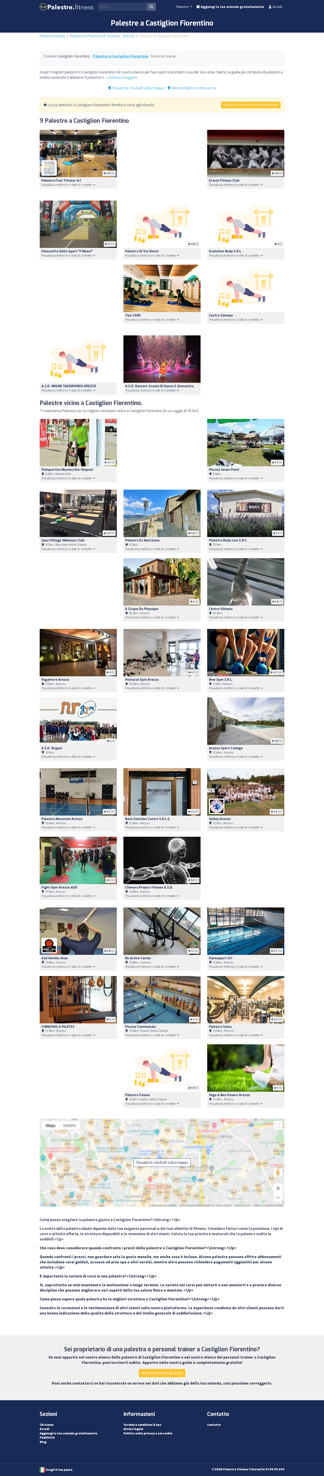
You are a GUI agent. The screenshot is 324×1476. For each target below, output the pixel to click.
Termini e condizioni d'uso (142, 1425)
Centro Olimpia (221, 609)
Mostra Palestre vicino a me (193, 88)
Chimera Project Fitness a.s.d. (149, 887)
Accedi (277, 7)
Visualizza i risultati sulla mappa (137, 88)
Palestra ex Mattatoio (142, 540)
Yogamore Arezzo (55, 680)
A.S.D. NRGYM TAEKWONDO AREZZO (68, 386)
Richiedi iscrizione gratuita (162, 1373)
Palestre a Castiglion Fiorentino (120, 56)
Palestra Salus (220, 1027)
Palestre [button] (182, 7)
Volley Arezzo (220, 819)
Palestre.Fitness (52, 36)
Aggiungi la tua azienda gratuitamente (232, 7)
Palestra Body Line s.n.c (228, 540)
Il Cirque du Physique (141, 609)
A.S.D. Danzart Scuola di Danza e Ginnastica (159, 386)
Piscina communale (140, 1027)
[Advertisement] (162, 162)
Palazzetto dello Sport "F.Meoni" (67, 251)
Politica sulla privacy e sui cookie (147, 1433)
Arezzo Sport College (226, 748)
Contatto (214, 1425)
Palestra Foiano (137, 1095)
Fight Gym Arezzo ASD (59, 887)
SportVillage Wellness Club (62, 540)
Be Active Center (138, 958)
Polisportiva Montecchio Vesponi (67, 470)
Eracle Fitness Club (224, 180)
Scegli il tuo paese (59, 1470)
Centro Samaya (221, 315)
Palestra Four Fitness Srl (61, 180)
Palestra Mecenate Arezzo (61, 819)
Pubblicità (47, 1437)
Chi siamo (47, 1425)
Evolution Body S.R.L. (225, 251)
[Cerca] (151, 7)
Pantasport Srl (220, 958)
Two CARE (133, 315)
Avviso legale (133, 1429)
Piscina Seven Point (224, 470)
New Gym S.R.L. (221, 680)
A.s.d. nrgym (51, 748)
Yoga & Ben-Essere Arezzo (229, 1095)
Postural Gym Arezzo (142, 680)
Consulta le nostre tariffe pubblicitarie (251, 105)
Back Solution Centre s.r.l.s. (147, 819)
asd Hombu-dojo (54, 958)
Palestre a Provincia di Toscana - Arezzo (102, 36)
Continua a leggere (122, 77)
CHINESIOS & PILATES (57, 1027)
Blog (43, 1442)
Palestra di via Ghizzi (141, 251)
